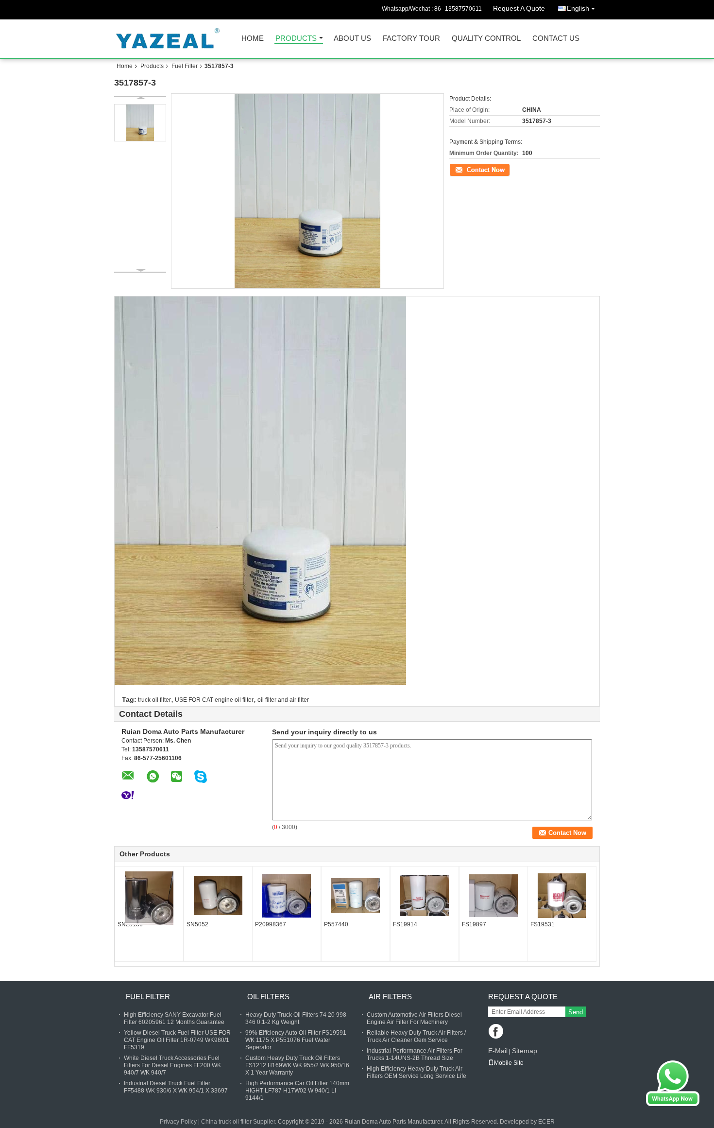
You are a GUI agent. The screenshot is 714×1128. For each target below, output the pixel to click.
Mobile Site (509, 1062)
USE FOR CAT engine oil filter (214, 699)
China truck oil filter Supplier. (239, 1121)
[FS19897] (493, 895)
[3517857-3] (140, 122)
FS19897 (474, 924)
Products (296, 38)
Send (575, 1012)
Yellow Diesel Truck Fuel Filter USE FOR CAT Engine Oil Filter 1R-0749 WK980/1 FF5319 (177, 1040)
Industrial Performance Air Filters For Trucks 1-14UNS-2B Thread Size (414, 1054)
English (578, 8)
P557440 (336, 924)
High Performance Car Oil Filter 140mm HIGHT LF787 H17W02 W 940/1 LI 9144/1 (297, 1090)
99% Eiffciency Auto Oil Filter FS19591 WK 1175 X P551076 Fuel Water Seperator (295, 1040)
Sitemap (524, 1051)
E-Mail (498, 1051)
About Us (352, 38)
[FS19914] (425, 895)
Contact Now (466, 169)
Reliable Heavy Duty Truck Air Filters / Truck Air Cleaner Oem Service (416, 1036)
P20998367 (270, 924)
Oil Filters (268, 996)
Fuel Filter (184, 66)
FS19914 (405, 924)
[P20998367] (287, 895)
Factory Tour (411, 38)
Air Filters (390, 996)
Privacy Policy (178, 1121)
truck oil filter (154, 699)
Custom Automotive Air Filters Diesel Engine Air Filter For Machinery (414, 1018)
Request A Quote (519, 8)
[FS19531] (562, 895)
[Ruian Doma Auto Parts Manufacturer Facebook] (496, 1032)
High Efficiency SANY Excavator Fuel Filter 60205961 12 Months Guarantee (174, 1018)
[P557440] (356, 895)
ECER (546, 1121)
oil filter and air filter (283, 699)
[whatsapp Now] (672, 1082)
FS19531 (542, 924)
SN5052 (197, 924)
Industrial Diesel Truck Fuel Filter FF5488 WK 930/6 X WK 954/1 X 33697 (176, 1087)
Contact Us (555, 38)
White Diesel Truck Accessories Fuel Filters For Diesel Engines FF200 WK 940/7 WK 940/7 (172, 1065)
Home (252, 38)
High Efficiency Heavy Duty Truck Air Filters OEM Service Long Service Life (416, 1072)
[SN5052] (218, 895)
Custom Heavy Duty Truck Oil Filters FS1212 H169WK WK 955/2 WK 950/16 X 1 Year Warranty (297, 1065)
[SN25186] (149, 898)
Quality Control (486, 38)
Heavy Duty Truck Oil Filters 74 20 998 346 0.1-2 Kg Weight (295, 1018)
